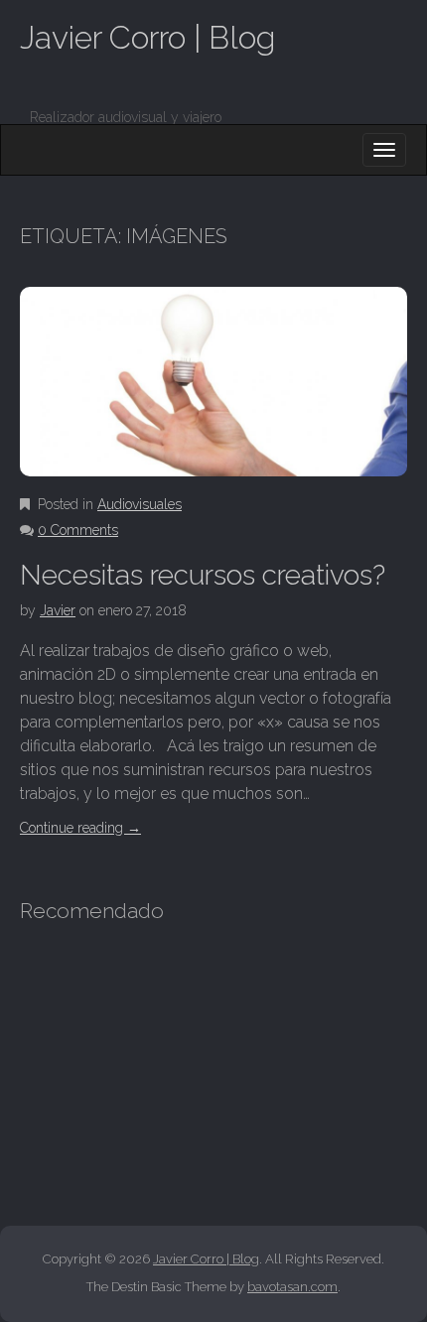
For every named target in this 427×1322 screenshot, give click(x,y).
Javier (57, 610)
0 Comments (78, 530)
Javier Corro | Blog (147, 37)
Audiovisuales (139, 504)
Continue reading (80, 828)
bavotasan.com (292, 1286)
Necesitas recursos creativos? (202, 575)
